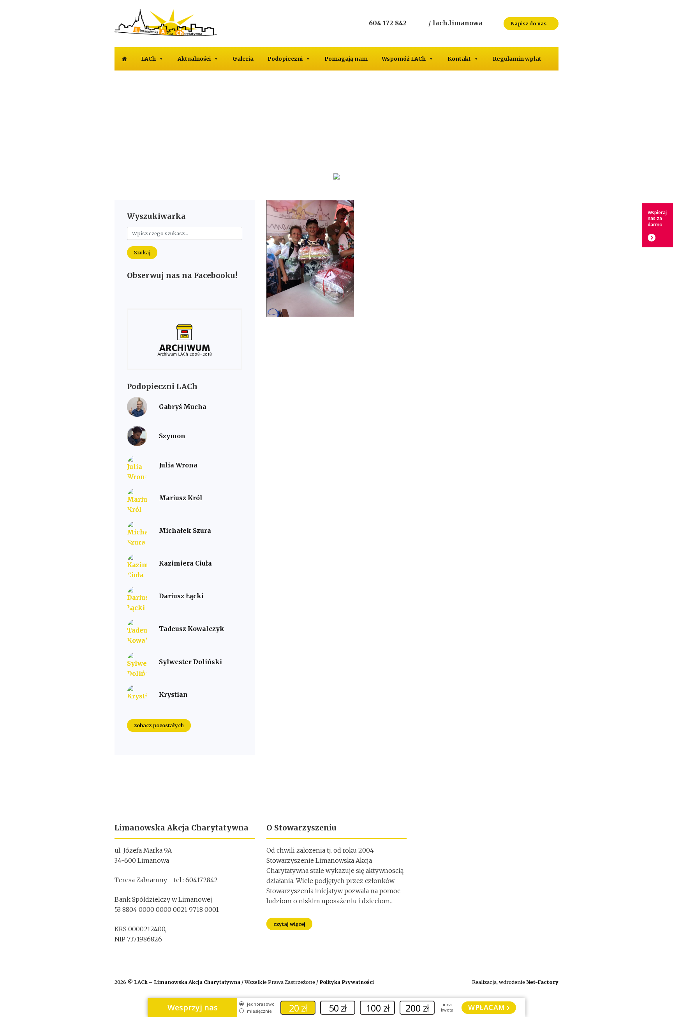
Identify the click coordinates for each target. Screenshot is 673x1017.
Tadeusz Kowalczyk (191, 629)
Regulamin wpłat (517, 58)
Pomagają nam (346, 58)
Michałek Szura (185, 530)
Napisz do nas (529, 23)
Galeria (243, 58)
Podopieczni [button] (285, 58)
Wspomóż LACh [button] (404, 58)
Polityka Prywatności (346, 982)
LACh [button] (148, 58)
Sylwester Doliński (190, 662)
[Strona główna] (124, 59)
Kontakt (459, 58)
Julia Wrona (178, 465)
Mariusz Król (181, 498)
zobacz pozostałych (159, 726)
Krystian (173, 694)
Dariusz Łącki (181, 596)
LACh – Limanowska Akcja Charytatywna (187, 982)
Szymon (172, 436)
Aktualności (194, 58)
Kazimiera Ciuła (185, 563)
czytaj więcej (289, 924)
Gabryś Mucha (182, 407)
